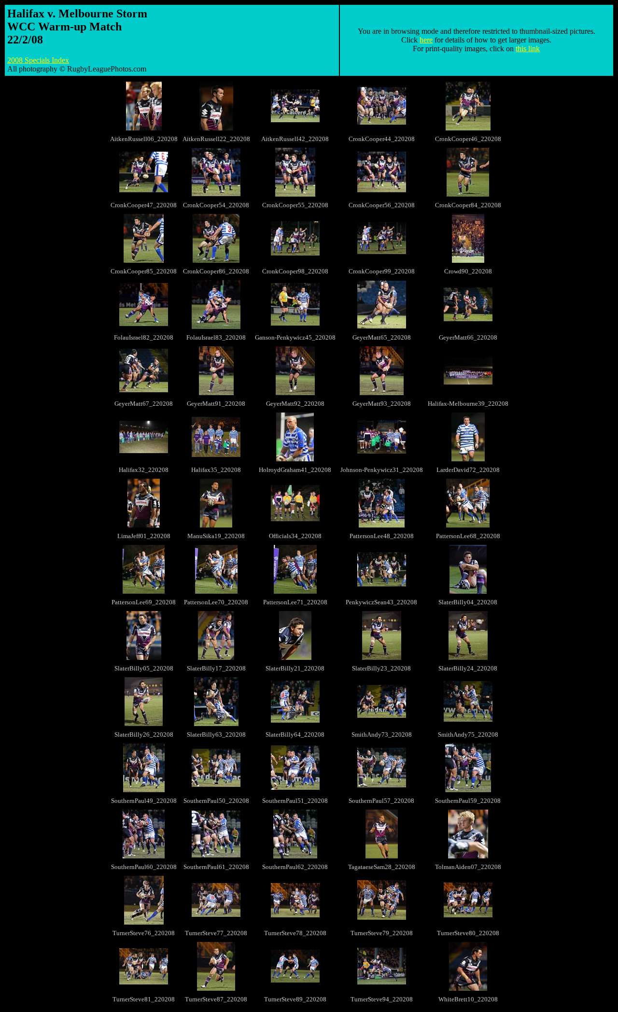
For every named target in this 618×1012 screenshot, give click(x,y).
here (426, 40)
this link (528, 48)
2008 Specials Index (38, 60)
